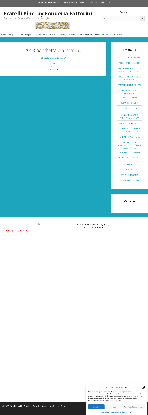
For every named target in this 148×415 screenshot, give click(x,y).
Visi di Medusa (129, 108)
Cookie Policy (105, 412)
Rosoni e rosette (130, 103)
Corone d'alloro (129, 97)
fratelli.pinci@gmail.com (17, 230)
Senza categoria (129, 175)
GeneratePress (59, 406)
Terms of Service (95, 227)
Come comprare (26, 35)
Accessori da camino (129, 63)
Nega (114, 407)
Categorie (11, 35)
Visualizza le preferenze (133, 407)
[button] (143, 387)
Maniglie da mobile (129, 123)
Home (3, 35)
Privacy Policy (103, 224)
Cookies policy (116, 412)
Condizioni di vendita (68, 35)
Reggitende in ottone (129, 169)
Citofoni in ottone (129, 157)
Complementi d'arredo (129, 85)
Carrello (97, 35)
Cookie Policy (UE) (117, 35)
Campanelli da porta (129, 152)
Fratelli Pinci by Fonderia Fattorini (47, 13)
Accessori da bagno (129, 57)
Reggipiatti (129, 164)
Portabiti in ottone (129, 137)
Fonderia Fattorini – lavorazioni (46, 35)
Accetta (96, 407)
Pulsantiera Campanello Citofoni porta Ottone (129, 145)
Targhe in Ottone (129, 180)
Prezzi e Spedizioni (85, 35)
